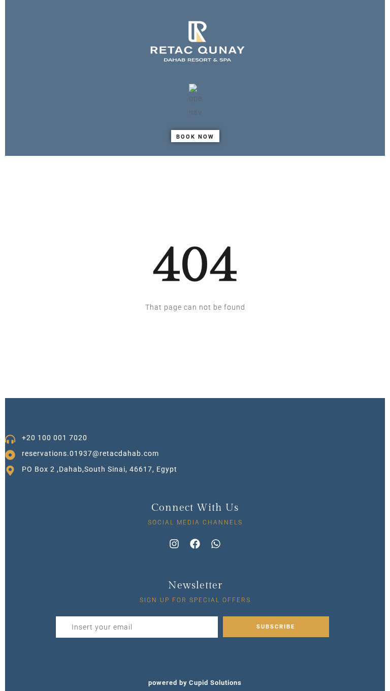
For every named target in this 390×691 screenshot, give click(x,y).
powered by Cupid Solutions (195, 682)
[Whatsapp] (216, 544)
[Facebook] (195, 544)
